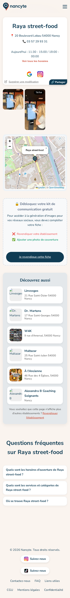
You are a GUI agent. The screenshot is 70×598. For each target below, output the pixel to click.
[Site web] (29, 74)
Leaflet (41, 187)
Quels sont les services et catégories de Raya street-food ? (32, 487)
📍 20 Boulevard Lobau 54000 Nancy (35, 36)
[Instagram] (40, 74)
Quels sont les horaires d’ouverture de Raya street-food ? (35, 472)
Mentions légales (28, 590)
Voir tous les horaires (35, 61)
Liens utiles (52, 581)
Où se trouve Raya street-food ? (27, 501)
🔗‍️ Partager (58, 82)
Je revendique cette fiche (35, 257)
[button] (35, 159)
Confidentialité (53, 590)
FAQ (37, 581)
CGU (10, 590)
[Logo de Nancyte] (13, 6)
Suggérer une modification (24, 81)
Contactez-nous (20, 581)
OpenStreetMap (56, 187)
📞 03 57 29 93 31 (35, 41)
